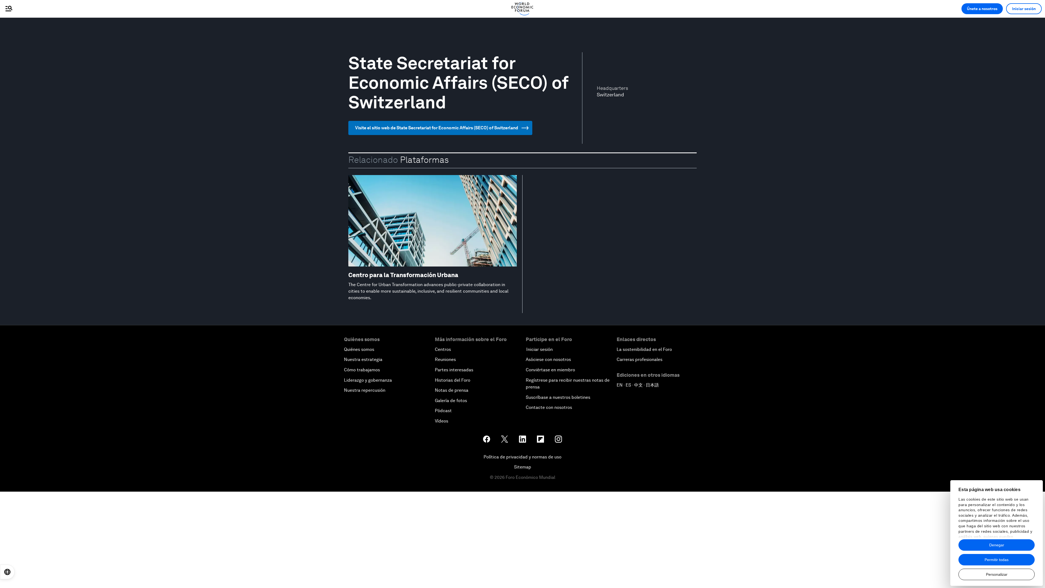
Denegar (996, 545)
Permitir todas (997, 560)
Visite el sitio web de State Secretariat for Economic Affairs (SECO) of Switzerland (436, 127)
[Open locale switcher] (7, 572)
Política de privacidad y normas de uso (522, 457)
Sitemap (522, 467)
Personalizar (996, 574)
